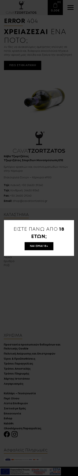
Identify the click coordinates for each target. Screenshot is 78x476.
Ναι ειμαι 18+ (39, 246)
